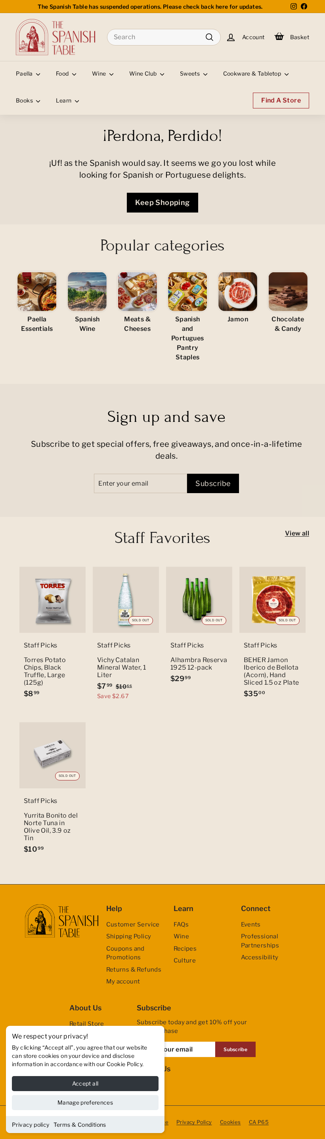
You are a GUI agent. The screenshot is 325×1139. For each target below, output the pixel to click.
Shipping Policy (128, 936)
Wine (99, 73)
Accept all (85, 1083)
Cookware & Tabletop (253, 73)
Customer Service (133, 924)
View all (297, 533)
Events (251, 924)
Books (25, 100)
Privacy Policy (194, 1122)
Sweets (190, 73)
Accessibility (260, 957)
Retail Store (86, 1023)
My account (123, 981)
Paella (25, 73)
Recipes (185, 948)
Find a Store (281, 100)
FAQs (181, 924)
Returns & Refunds (134, 969)
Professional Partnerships (260, 941)
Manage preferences (85, 1102)
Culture (185, 960)
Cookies (230, 1122)
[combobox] (164, 37)
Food (63, 73)
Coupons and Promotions (125, 953)
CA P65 (259, 1122)
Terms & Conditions (80, 1124)
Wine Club (143, 73)
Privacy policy (31, 1124)
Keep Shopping (162, 202)
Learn (64, 100)
